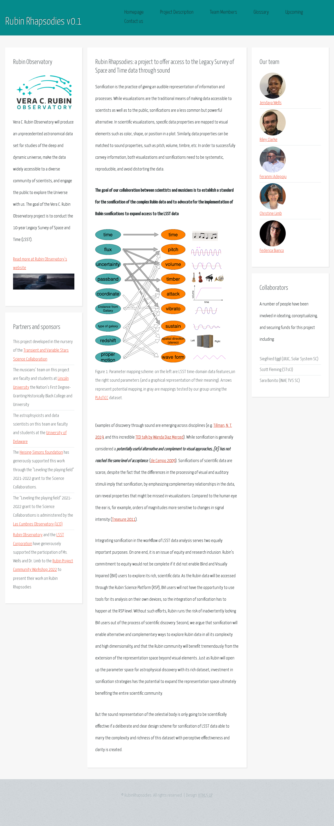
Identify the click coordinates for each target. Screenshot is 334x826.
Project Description (177, 12)
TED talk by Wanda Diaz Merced (159, 437)
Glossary (261, 12)
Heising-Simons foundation (41, 452)
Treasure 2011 (123, 519)
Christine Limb (271, 213)
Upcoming (294, 12)
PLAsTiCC (101, 398)
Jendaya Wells (271, 103)
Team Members (223, 12)
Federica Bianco (272, 251)
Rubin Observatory (28, 535)
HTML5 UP (205, 795)
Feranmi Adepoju (273, 177)
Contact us (133, 21)
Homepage (134, 12)
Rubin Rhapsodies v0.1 (43, 22)
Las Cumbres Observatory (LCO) (38, 524)
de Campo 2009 (163, 461)
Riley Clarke (268, 140)
